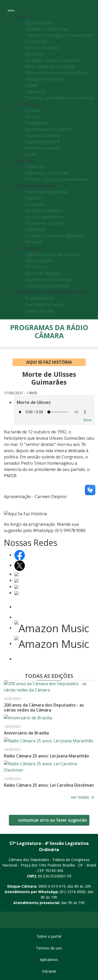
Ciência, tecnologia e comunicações (59, 35)
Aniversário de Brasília (26, 733)
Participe (33, 242)
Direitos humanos (42, 48)
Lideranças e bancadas (47, 173)
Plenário (33, 198)
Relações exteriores (44, 79)
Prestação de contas (45, 304)
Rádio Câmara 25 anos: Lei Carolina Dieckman (49, 785)
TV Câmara (36, 267)
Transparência (39, 298)
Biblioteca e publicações (48, 129)
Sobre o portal (49, 936)
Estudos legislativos (44, 217)
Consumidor (37, 41)
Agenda (32, 110)
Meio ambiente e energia (49, 66)
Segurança (35, 91)
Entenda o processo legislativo (55, 235)
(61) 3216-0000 (72, 891)
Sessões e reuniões (44, 210)
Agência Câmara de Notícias (52, 254)
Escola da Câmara (42, 135)
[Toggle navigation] (88, 7)
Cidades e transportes (46, 29)
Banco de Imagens (43, 273)
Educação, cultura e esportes (53, 60)
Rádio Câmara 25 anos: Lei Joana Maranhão (46, 756)
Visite (30, 154)
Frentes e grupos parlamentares (57, 179)
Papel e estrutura (42, 142)
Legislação (35, 229)
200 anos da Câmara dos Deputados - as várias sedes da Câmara (44, 707)
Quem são (35, 167)
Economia (34, 54)
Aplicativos (49, 959)
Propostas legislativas (46, 192)
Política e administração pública (56, 73)
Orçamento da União (45, 223)
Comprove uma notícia (47, 286)
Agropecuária (38, 23)
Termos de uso (49, 948)
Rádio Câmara (38, 261)
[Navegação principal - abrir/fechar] (11, 7)
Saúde (31, 85)
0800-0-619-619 (51, 886)
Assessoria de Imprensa (48, 279)
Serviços (33, 116)
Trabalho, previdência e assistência (59, 98)
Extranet (49, 971)
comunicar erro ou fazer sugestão (52, 820)
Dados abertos (39, 311)
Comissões (35, 204)
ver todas (82, 797)
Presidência (36, 123)
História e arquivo (42, 148)
